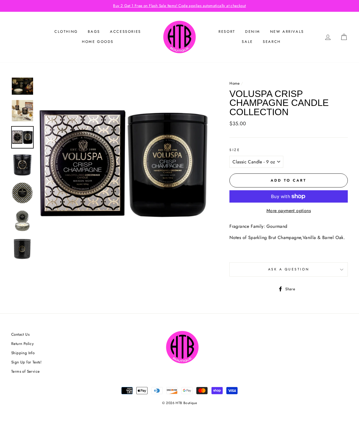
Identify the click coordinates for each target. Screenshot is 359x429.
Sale (247, 41)
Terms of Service (25, 371)
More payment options (288, 210)
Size (234, 149)
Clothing (66, 31)
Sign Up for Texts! (26, 362)
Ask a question (288, 269)
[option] (179, 6)
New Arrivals (287, 31)
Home (234, 83)
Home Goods (98, 41)
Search (272, 41)
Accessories (125, 31)
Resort (226, 31)
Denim (252, 31)
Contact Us (20, 334)
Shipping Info (22, 353)
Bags (94, 31)
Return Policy (22, 343)
